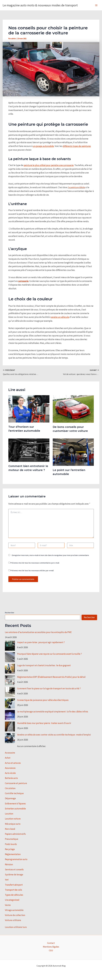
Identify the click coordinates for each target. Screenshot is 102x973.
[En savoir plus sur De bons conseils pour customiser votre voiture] (73, 408)
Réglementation (13, 854)
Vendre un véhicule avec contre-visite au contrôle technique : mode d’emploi (54, 734)
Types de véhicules (14, 894)
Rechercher (9, 612)
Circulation (10, 788)
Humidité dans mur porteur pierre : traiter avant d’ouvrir (44, 723)
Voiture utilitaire (13, 920)
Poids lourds (11, 844)
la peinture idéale (76, 187)
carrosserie (23, 281)
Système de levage (14, 874)
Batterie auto (11, 778)
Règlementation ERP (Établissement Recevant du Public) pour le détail (51, 676)
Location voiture (13, 818)
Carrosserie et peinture (16, 783)
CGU (51, 950)
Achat (7, 757)
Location (9, 813)
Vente (8, 905)
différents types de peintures (77, 146)
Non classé (10, 828)
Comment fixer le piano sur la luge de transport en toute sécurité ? (49, 688)
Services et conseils (14, 869)
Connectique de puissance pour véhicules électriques (43, 700)
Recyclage (10, 849)
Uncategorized (12, 899)
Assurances (10, 768)
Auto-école (10, 773)
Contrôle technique (14, 793)
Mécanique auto (12, 823)
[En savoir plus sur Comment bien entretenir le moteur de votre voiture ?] (28, 449)
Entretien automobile (15, 808)
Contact (51, 943)
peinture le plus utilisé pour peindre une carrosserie (49, 165)
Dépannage (10, 798)
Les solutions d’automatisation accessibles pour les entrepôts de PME (38, 632)
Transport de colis (13, 889)
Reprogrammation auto (16, 859)
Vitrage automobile (14, 910)
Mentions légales (51, 946)
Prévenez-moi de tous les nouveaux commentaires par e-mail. (35, 563)
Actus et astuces (13, 762)
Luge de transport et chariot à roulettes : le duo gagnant (44, 665)
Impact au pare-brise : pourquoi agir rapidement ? (41, 642)
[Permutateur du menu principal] (96, 5)
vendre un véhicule (60, 317)
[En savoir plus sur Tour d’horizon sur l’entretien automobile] (28, 408)
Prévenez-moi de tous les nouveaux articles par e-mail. (32, 570)
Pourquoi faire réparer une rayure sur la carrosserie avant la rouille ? (49, 653)
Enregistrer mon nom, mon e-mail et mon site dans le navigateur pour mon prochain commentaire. (50, 555)
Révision (9, 864)
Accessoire (10, 752)
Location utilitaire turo (16, 927)
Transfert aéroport (14, 884)
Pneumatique (11, 839)
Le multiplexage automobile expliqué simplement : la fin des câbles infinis (52, 711)
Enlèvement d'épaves (15, 803)
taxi (6, 879)
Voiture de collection (15, 915)
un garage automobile (43, 146)
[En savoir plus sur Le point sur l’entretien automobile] (73, 451)
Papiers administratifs (15, 833)
